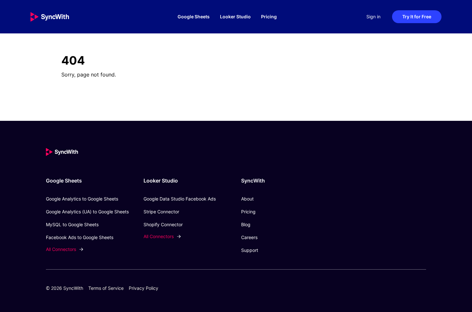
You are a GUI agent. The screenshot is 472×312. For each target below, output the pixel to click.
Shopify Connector (163, 224)
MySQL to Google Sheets (72, 224)
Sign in (373, 16)
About (247, 198)
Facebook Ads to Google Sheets (79, 237)
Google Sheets (194, 16)
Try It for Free (416, 16)
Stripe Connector (161, 211)
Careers (249, 237)
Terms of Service (106, 288)
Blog (245, 224)
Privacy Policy (143, 288)
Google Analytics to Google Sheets (82, 198)
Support (249, 250)
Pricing (269, 16)
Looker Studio (235, 16)
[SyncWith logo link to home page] (62, 17)
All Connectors (61, 249)
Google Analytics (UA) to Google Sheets (87, 211)
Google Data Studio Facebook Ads (180, 198)
